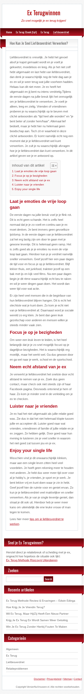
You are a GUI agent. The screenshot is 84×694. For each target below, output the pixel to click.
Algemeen (12, 649)
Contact (78, 679)
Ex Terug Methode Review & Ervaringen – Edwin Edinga (40, 600)
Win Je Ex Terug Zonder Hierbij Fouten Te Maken (36, 626)
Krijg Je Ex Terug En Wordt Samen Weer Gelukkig (37, 620)
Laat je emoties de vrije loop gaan (35, 171)
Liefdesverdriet (61, 32)
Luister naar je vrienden (29, 184)
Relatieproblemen (17, 668)
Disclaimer (39, 679)
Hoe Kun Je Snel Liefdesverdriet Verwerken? (39, 43)
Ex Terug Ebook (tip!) (26, 32)
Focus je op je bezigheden (31, 175)
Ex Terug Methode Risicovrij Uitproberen (31, 560)
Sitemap (67, 679)
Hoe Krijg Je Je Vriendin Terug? (25, 607)
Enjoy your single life (27, 189)
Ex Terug (45, 32)
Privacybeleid (54, 679)
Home (9, 32)
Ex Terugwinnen (43, 12)
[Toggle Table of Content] (51, 165)
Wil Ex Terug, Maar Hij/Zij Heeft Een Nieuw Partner (37, 613)
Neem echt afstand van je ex (32, 180)
